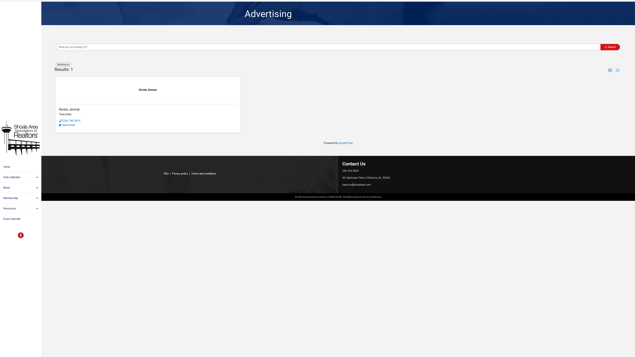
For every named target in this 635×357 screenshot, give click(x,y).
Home (6, 167)
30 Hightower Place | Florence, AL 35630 (366, 178)
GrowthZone (346, 143)
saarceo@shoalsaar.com (356, 185)
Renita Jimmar (69, 109)
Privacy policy (180, 174)
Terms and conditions (203, 174)
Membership (10, 198)
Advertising (62, 64)
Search (612, 47)
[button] (610, 70)
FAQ (166, 174)
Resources (9, 209)
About (6, 188)
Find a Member (12, 177)
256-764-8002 (350, 171)
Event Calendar (12, 219)
